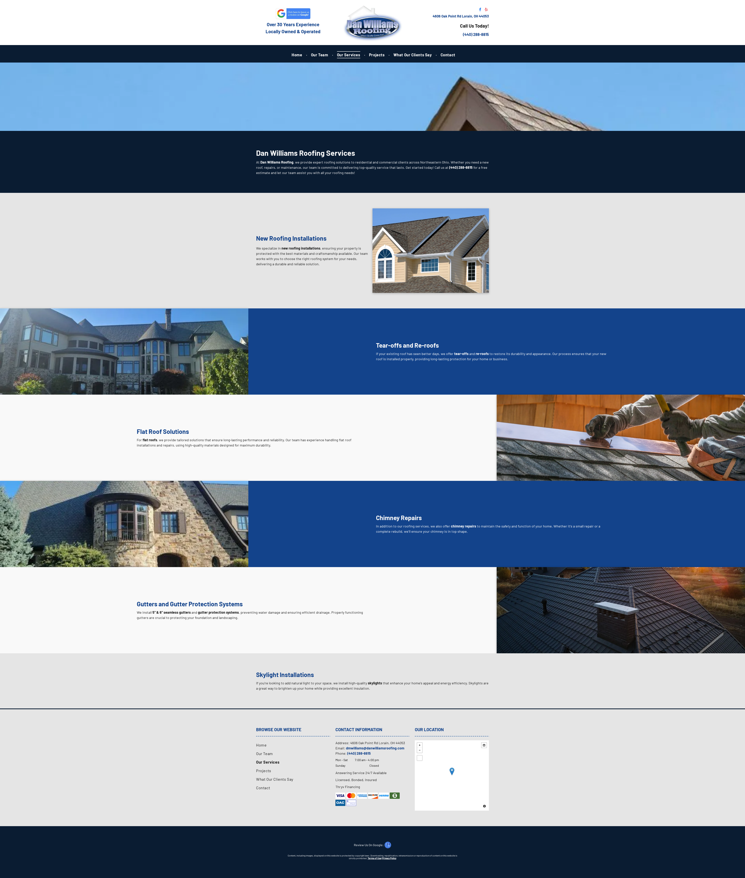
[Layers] (484, 745)
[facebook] (480, 10)
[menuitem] (297, 54)
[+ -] (452, 775)
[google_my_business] (372, 845)
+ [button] (419, 745)
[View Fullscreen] (419, 758)
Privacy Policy (389, 858)
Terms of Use (374, 858)
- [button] (419, 750)
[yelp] (486, 10)
